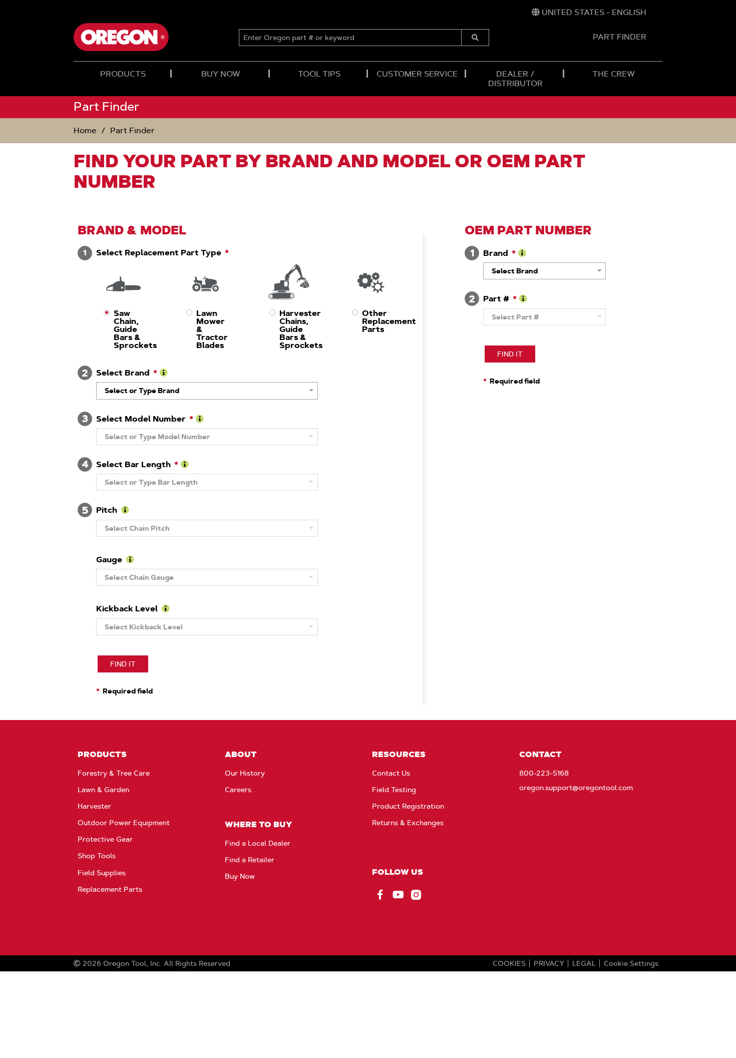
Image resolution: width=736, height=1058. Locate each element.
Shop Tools (97, 856)
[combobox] (207, 390)
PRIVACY (549, 963)
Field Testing (394, 790)
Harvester (94, 806)
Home (85, 130)
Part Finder (132, 130)
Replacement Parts (110, 889)
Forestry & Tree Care (114, 773)
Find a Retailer (249, 860)
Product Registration (408, 806)
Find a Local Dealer (257, 843)
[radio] (123, 304)
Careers (238, 790)
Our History (245, 773)
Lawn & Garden (103, 790)
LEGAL (584, 963)
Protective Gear (105, 839)
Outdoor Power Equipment (124, 823)
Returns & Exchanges (408, 823)
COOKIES (509, 963)
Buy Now (240, 876)
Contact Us (391, 773)
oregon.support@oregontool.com (576, 788)
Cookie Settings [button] (631, 963)
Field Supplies (102, 873)
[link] (589, 12)
